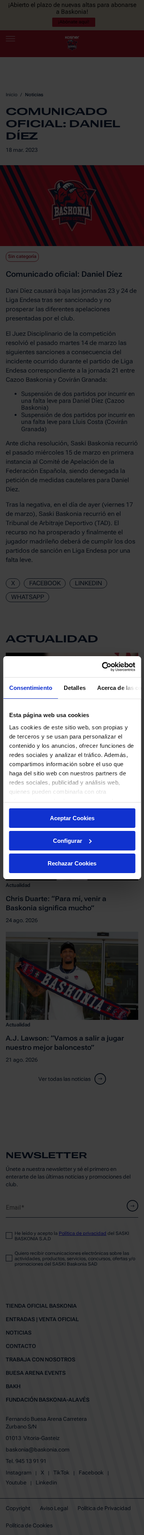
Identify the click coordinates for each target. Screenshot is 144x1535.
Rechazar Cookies (72, 863)
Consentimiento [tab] (30, 688)
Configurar (67, 840)
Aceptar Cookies (72, 818)
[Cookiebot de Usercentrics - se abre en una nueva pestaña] (102, 666)
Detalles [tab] (74, 688)
